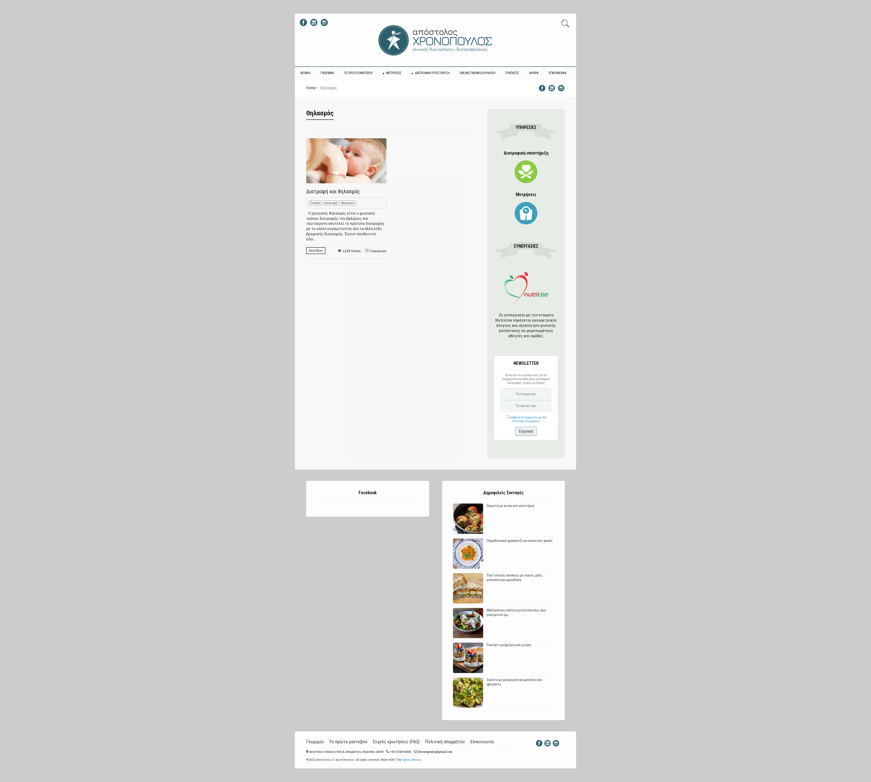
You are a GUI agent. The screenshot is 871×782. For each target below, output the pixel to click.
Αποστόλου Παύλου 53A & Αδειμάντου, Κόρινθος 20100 (346, 751)
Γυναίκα (315, 203)
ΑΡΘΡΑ (534, 73)
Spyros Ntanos (411, 759)
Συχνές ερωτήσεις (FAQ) (396, 741)
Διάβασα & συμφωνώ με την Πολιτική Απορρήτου (527, 419)
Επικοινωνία (482, 741)
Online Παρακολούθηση (477, 73)
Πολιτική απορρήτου (445, 741)
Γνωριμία (314, 741)
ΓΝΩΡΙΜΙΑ (327, 73)
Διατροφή (330, 203)
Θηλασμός (348, 203)
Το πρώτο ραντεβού (348, 741)
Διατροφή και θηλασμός (333, 191)
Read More (316, 250)
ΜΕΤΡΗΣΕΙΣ (393, 73)
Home (311, 87)
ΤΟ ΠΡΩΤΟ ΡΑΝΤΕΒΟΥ (358, 73)
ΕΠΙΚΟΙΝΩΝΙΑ (557, 73)
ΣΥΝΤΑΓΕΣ (512, 73)
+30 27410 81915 (400, 751)
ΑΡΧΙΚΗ (305, 73)
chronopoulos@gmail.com (435, 751)
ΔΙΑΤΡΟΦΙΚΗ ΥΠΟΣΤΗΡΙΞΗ (432, 73)
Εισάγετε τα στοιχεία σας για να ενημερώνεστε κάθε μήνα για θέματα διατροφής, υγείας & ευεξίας (526, 379)
